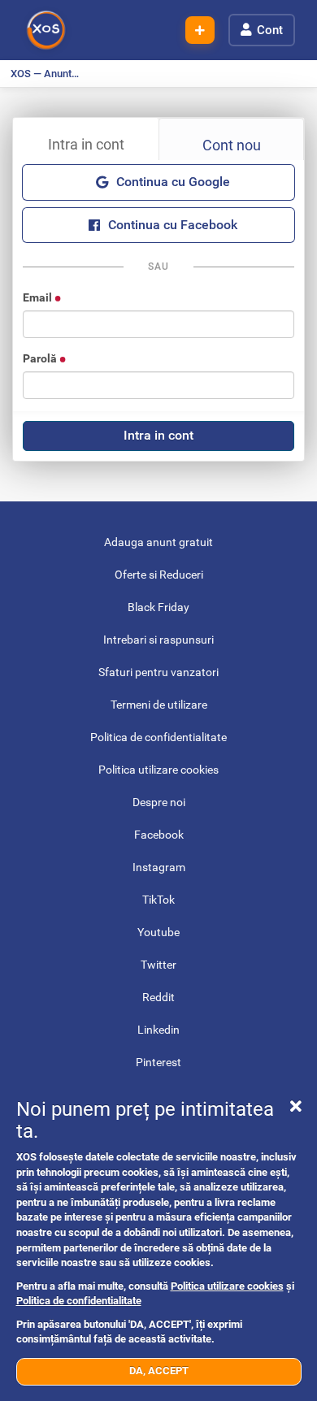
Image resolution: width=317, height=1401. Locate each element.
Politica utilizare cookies (227, 1286)
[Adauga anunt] (200, 30)
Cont (270, 30)
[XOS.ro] (46, 30)
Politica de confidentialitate (78, 1301)
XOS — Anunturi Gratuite (50, 73)
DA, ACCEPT (159, 1370)
